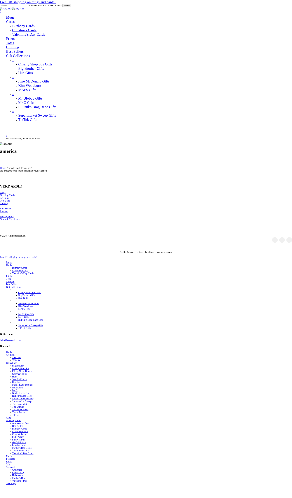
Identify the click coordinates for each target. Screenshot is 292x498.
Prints (9, 276)
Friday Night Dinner (22, 371)
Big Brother (18, 365)
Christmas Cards (20, 270)
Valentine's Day (19, 480)
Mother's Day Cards (21, 448)
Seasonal (10, 467)
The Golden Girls (20, 404)
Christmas (17, 469)
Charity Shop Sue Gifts (29, 292)
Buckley (130, 252)
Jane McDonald (19, 379)
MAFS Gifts (24, 309)
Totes (8, 278)
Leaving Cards (19, 445)
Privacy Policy (7, 216)
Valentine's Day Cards (22, 453)
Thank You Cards (20, 450)
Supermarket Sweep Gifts (30, 325)
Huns (14, 376)
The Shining (18, 406)
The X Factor (18, 412)
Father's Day (18, 437)
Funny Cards (18, 439)
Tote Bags (5, 200)
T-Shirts (16, 360)
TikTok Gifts (24, 328)
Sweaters (16, 357)
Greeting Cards (7, 195)
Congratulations (19, 434)
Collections (11, 363)
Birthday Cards (19, 268)
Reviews (4, 211)
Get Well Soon (19, 442)
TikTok (15, 415)
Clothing (4, 203)
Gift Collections (13, 287)
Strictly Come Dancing (23, 398)
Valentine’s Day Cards (23, 273)
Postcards (10, 459)
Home (3, 168)
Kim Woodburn (25, 306)
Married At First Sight (22, 385)
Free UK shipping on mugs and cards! (28, 2)
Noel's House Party (21, 393)
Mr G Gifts (23, 317)
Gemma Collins (19, 374)
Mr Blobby (17, 387)
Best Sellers (5, 208)
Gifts (8, 417)
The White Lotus (20, 409)
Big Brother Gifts (26, 295)
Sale (8, 464)
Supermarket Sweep (21, 401)
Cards (9, 265)
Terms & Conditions (9, 219)
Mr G (14, 390)
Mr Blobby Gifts (26, 314)
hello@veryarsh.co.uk (10, 340)
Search (67, 6)
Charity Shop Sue (20, 368)
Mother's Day (18, 478)
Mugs (2, 192)
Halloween (17, 475)
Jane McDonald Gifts (28, 303)
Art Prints (4, 198)
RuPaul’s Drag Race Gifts (30, 320)
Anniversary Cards (21, 423)
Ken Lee (16, 382)
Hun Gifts (23, 298)
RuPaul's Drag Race (22, 396)
